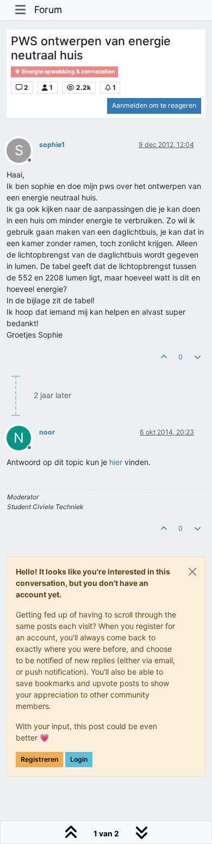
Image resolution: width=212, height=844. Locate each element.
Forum (48, 9)
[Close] (192, 571)
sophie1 (52, 144)
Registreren (39, 759)
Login (79, 759)
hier (115, 462)
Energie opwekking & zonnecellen (68, 71)
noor (47, 432)
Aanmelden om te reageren (154, 105)
